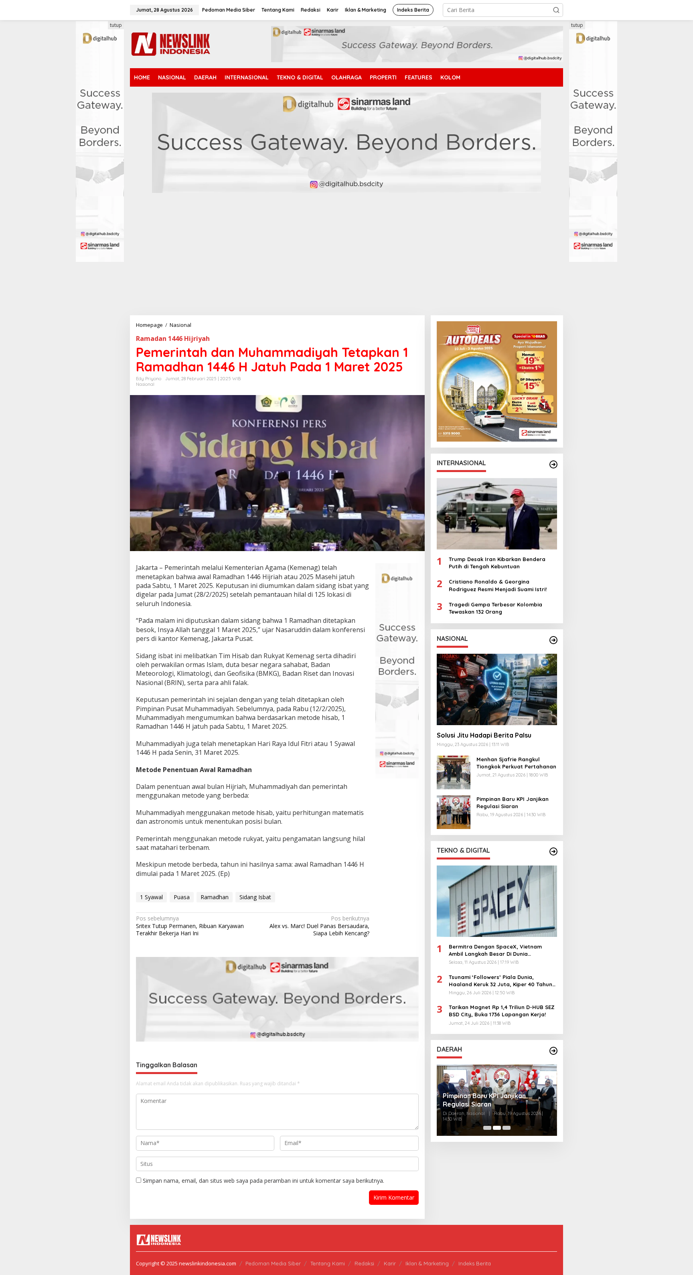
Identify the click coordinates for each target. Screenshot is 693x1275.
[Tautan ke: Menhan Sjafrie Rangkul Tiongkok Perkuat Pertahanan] (453, 771)
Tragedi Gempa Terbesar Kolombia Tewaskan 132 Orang (495, 608)
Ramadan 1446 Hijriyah (173, 338)
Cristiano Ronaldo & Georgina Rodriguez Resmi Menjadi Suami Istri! (498, 585)
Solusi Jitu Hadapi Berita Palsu (484, 735)
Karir (390, 1263)
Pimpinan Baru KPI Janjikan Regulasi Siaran (512, 802)
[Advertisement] (346, 255)
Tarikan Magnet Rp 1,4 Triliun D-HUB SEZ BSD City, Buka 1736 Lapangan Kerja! (502, 1011)
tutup (116, 25)
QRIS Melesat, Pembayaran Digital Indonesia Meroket (495, 1100)
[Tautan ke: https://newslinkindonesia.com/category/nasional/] (553, 640)
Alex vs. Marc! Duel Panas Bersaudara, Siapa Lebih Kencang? (319, 925)
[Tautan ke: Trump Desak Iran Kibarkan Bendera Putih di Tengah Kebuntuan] (497, 513)
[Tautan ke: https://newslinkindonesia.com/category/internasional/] (553, 464)
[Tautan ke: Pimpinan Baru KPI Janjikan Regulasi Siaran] (453, 811)
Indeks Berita (474, 1263)
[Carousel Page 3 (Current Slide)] (507, 1128)
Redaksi (364, 1263)
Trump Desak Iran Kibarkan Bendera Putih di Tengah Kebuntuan (497, 563)
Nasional (145, 384)
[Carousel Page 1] (487, 1128)
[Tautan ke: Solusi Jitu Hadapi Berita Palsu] (497, 689)
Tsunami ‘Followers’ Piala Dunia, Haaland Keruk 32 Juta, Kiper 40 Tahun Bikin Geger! (500, 980)
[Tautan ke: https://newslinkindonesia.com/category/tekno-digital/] (553, 851)
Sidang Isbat (255, 897)
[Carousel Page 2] (497, 1128)
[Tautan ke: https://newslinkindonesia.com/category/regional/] (553, 1051)
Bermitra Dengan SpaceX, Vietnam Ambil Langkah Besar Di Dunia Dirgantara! (495, 950)
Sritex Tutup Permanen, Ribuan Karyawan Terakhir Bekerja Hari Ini (190, 925)
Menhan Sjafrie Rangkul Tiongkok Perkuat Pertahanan (516, 762)
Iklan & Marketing (427, 1263)
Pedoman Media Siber (273, 1263)
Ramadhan (215, 897)
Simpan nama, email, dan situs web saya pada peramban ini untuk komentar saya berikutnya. (263, 1180)
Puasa (182, 897)
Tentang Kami (327, 1263)
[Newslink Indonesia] (170, 43)
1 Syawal (151, 897)
